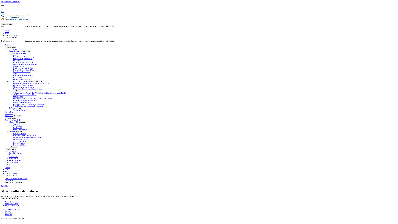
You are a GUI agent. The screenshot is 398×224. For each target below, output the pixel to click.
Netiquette (8, 215)
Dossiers (12, 91)
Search (3, 26)
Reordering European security (23, 85)
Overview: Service (11, 151)
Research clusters (19, 143)
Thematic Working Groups (18, 81)
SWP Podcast (13, 157)
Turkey (15, 74)
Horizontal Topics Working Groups (24, 135)
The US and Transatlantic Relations (24, 95)
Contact (7, 30)
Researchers (9, 114)
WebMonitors (13, 158)
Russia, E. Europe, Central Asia (23, 70)
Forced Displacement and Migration (25, 100)
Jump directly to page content (10, 2)
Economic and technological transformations (27, 89)
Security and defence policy (22, 72)
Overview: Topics (11, 49)
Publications (9, 112)
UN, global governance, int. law (23, 75)
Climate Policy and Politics (22, 102)
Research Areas (14, 51)
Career (7, 32)
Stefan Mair (4, 186)
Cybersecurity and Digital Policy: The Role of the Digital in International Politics (39, 93)
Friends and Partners (20, 130)
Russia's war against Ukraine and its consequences (29, 104)
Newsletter (12, 155)
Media (7, 34)
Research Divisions (19, 134)
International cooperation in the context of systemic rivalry (32, 83)
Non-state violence (19, 66)
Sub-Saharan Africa (19, 53)
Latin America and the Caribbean (24, 62)
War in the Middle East (20, 110)
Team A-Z (16, 124)
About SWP (13, 122)
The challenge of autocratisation (23, 87)
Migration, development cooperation (25, 64)
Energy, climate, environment (22, 59)
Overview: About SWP (12, 120)
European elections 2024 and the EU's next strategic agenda (32, 98)
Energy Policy (18, 97)
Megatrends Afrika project (21, 139)
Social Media (13, 162)
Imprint (7, 211)
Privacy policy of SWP (12, 209)
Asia (14, 55)
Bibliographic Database (16, 160)
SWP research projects (20, 141)
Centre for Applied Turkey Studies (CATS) (27, 137)
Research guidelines (19, 145)
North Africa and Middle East (23, 68)
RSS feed (12, 164)
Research (12, 132)
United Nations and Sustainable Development (28, 106)
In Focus (12, 108)
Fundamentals (17, 128)
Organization (17, 126)
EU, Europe (17, 60)
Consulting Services (15, 153)
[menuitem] (201, 209)
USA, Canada (17, 77)
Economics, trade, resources (22, 79)
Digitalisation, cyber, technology (23, 57)
